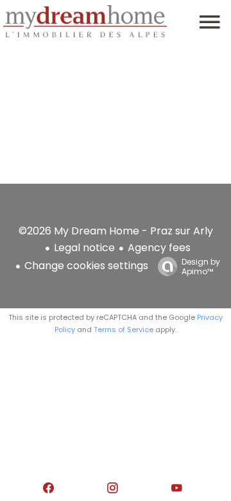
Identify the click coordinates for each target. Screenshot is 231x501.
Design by (201, 266)
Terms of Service (123, 329)
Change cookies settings (86, 265)
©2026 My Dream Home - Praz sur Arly (116, 231)
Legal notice (84, 247)
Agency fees (159, 247)
